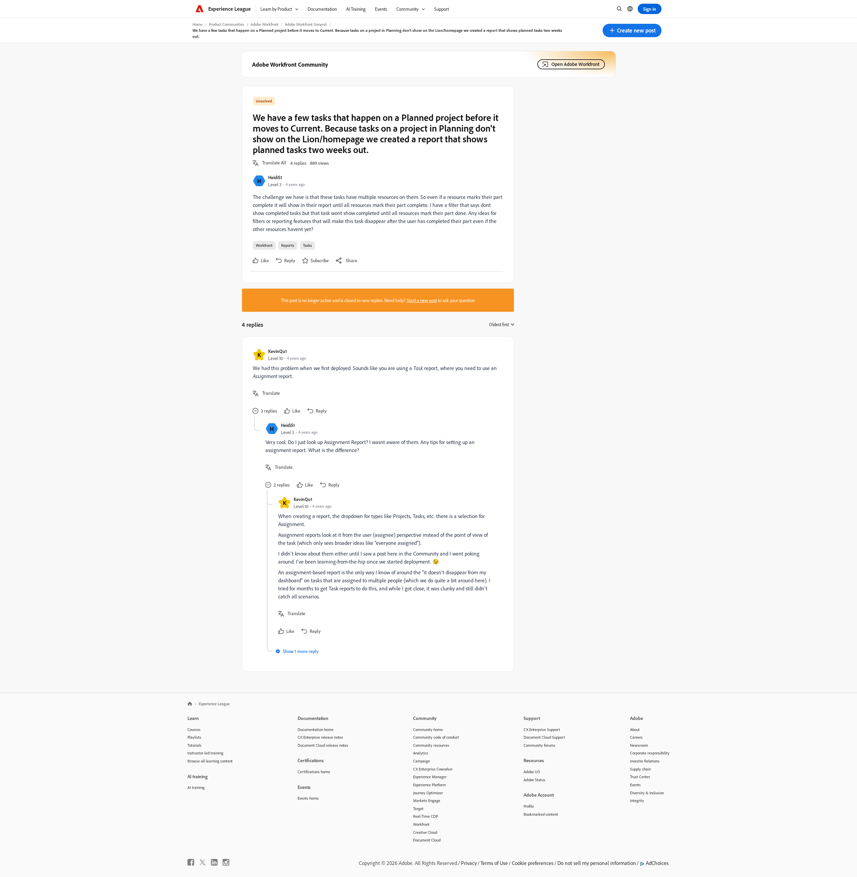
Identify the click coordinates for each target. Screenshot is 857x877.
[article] (376, 382)
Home (197, 24)
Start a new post (422, 300)
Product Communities (226, 24)
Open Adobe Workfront (575, 64)
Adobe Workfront (265, 24)
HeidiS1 (275, 177)
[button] (632, 30)
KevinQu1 (277, 351)
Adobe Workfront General (306, 24)
